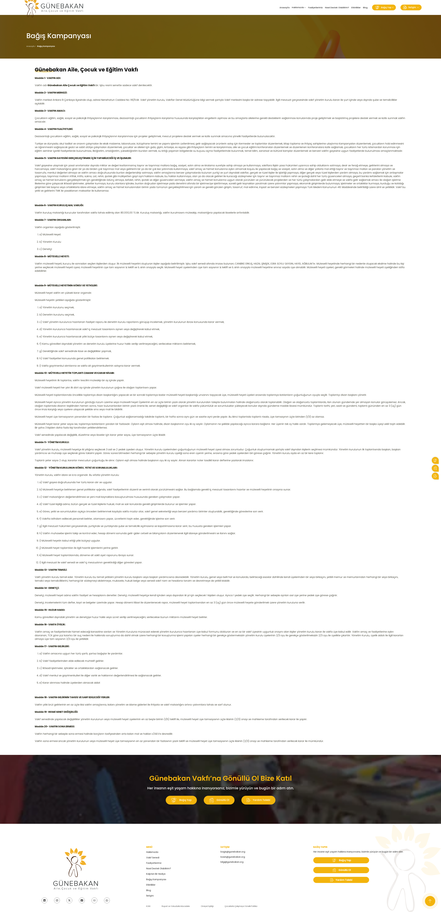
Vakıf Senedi (152, 857)
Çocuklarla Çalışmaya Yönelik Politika (241, 906)
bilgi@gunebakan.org (231, 862)
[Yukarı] (430, 901)
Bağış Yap (185, 800)
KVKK (148, 906)
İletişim (150, 895)
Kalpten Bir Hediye (155, 873)
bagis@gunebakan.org (232, 851)
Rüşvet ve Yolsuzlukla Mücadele (176, 906)
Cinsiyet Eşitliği (207, 906)
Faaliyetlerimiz (315, 7)
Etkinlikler (356, 7)
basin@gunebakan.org (232, 856)
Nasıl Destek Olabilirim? (337, 7)
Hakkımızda (152, 852)
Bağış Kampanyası (46, 46)
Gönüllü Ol (222, 800)
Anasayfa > (31, 46)
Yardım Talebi (261, 800)
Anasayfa (285, 7)
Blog (365, 7)
